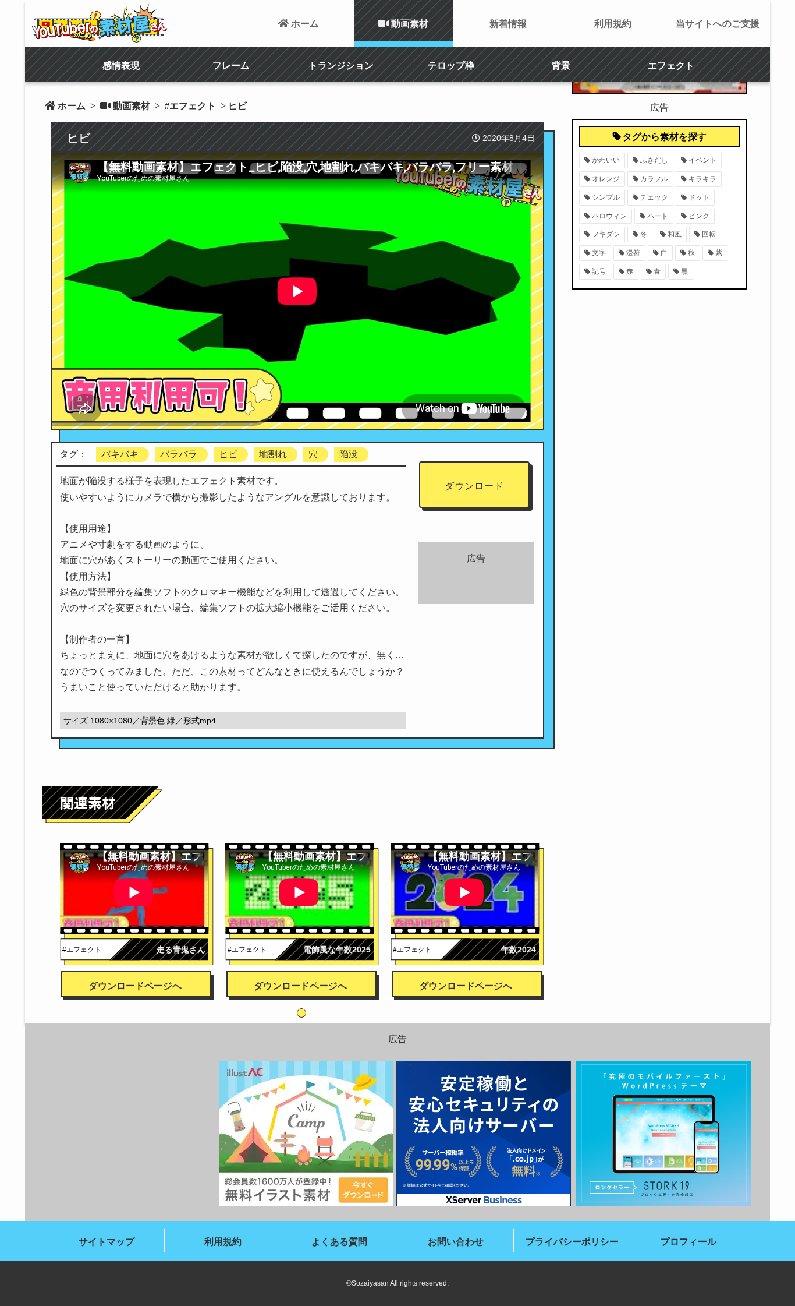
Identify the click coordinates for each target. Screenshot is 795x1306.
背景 (561, 65)
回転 (709, 234)
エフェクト (671, 65)
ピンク (698, 216)
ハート (657, 216)
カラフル (654, 179)
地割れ (273, 454)
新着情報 (508, 23)
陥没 (348, 454)
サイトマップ (106, 1242)
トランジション (341, 65)
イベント (702, 160)
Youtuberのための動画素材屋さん (99, 23)
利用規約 (612, 23)
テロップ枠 (451, 65)
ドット (698, 197)
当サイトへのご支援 (717, 23)
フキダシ (606, 234)
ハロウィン (609, 216)
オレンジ (606, 179)
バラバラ (178, 454)
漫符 (633, 253)
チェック (654, 197)
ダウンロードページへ (135, 986)
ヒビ (228, 454)
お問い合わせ (456, 1242)
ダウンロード (474, 486)
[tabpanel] (137, 904)
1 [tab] (301, 1013)
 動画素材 (403, 23)
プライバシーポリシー (572, 1242)
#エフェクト (189, 105)
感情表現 (121, 65)
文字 (599, 253)
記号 (599, 271)
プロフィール (688, 1242)
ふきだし (654, 160)
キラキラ (702, 179)
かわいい (606, 160)
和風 (675, 234)
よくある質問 (339, 1242)
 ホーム (298, 23)
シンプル (606, 197)
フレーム (231, 65)
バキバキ (120, 454)
